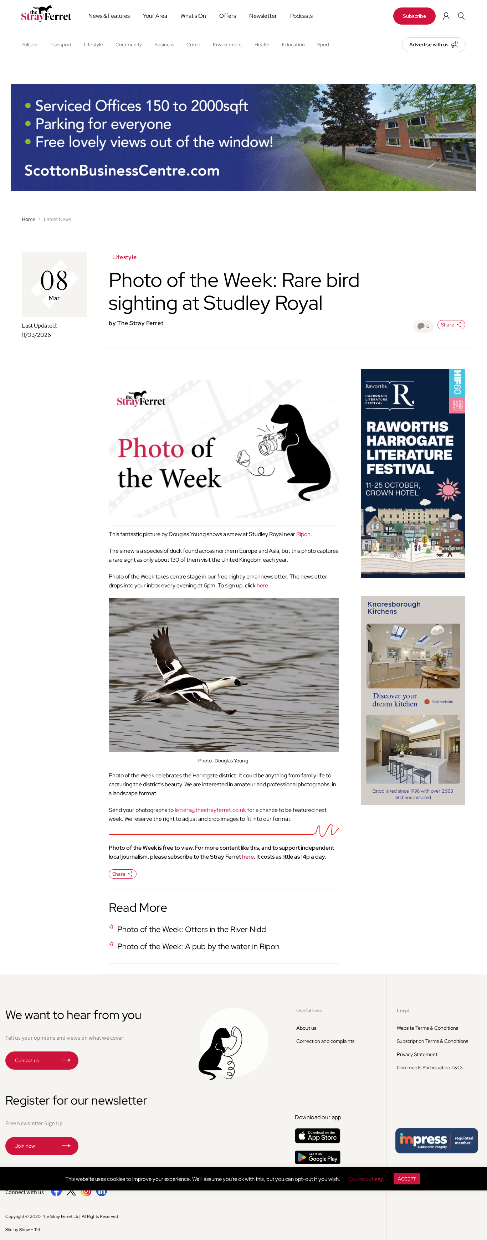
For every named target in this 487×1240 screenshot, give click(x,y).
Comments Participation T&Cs (430, 1067)
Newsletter (263, 16)
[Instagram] (86, 1194)
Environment (227, 44)
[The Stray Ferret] (46, 13)
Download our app (318, 1117)
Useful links (309, 1010)
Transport (60, 44)
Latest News (57, 219)
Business (164, 44)
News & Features (109, 16)
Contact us (27, 1060)
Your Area (155, 16)
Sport (323, 44)
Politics (29, 44)
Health (262, 44)
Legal (403, 1010)
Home (28, 219)
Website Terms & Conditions (427, 1028)
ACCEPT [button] (407, 1179)
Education (293, 44)
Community (129, 44)
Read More (138, 907)
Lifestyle (93, 44)
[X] (71, 1193)
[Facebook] (56, 1194)
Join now (25, 1146)
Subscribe (414, 16)
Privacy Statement (417, 1054)
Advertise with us (428, 44)
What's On (193, 16)
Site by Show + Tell (22, 1230)
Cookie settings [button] (366, 1178)
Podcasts (301, 16)
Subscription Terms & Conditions (432, 1041)
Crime (193, 44)
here (262, 585)
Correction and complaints (325, 1041)
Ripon (303, 534)
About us (306, 1028)
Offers (227, 16)
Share (447, 324)
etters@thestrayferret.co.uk (211, 810)
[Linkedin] (101, 1194)
